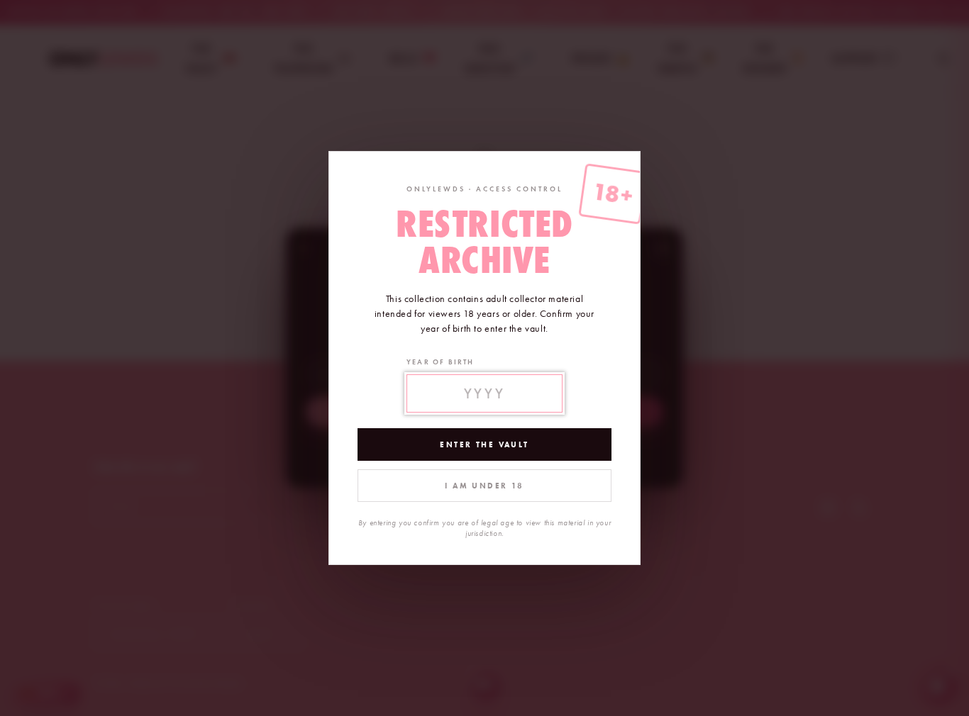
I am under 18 (484, 486)
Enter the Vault (484, 444)
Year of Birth (440, 362)
